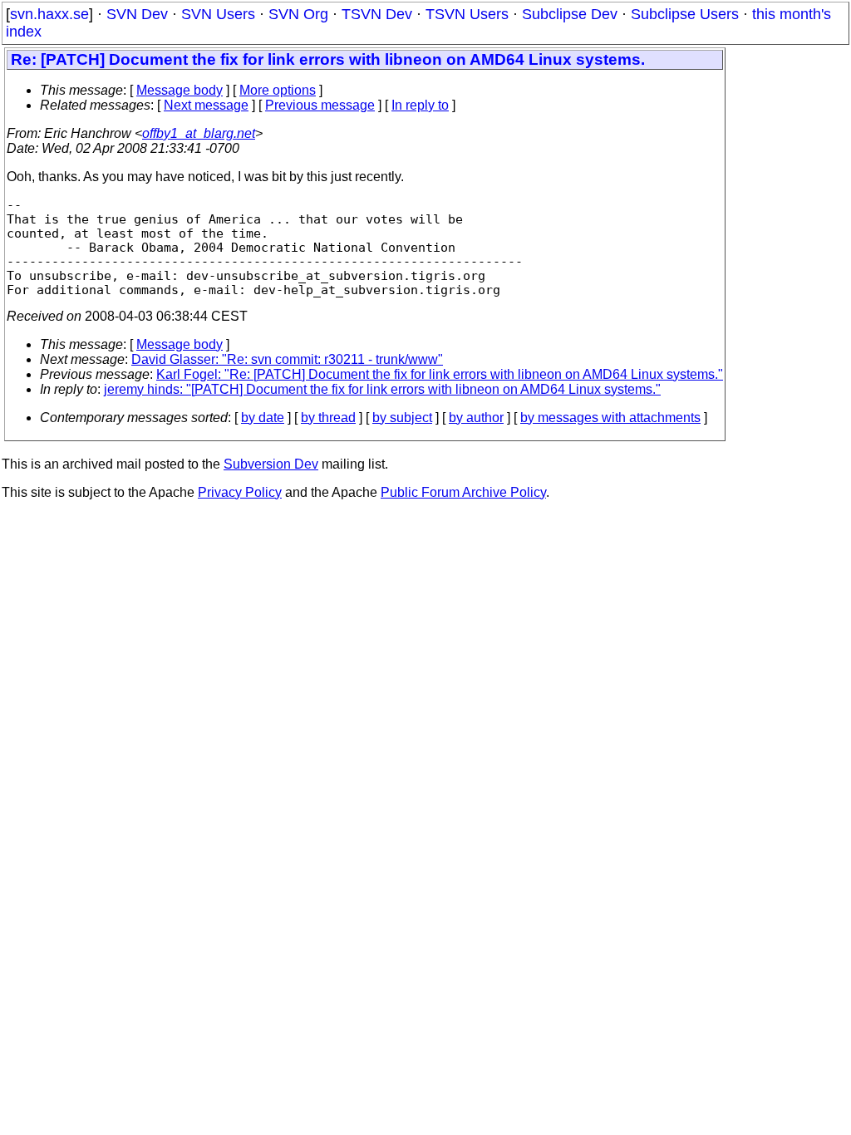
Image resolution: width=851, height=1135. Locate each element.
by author (476, 417)
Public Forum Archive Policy (463, 492)
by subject (402, 417)
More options (277, 90)
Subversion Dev (271, 464)
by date (262, 417)
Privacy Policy (240, 492)
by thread (328, 417)
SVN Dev (137, 14)
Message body (179, 90)
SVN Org (298, 14)
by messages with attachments (610, 417)
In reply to (420, 105)
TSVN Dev (377, 14)
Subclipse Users (685, 14)
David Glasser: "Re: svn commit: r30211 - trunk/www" (287, 359)
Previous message (320, 105)
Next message (206, 105)
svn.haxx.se (49, 14)
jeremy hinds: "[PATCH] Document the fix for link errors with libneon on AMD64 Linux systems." (382, 389)
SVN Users (218, 14)
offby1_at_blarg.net (198, 133)
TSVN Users (467, 14)
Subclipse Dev (569, 14)
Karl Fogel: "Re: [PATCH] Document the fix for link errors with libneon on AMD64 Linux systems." (439, 374)
